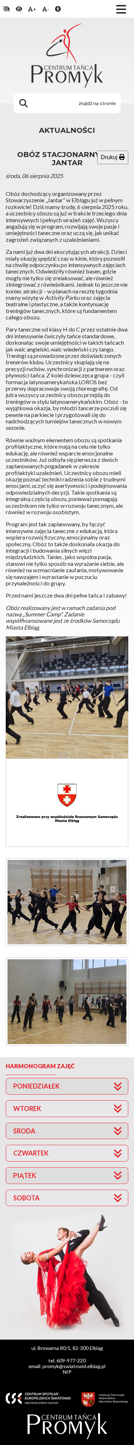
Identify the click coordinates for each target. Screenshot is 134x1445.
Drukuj (110, 157)
